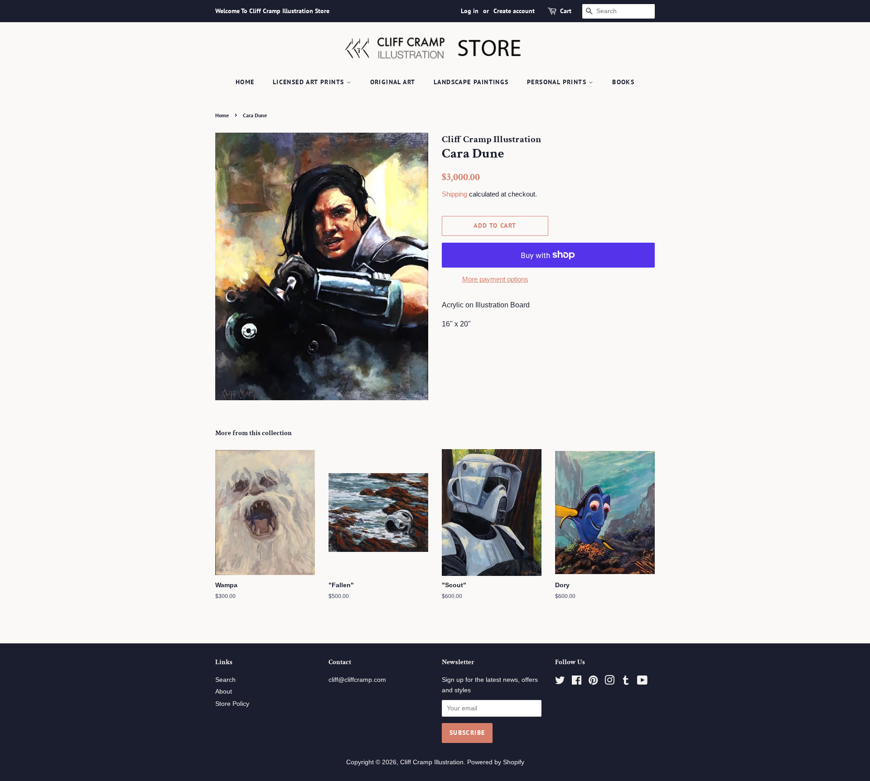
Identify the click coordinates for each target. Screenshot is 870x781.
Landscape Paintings (471, 82)
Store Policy (232, 703)
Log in (469, 11)
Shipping (454, 194)
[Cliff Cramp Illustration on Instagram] (609, 682)
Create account (514, 11)
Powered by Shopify (495, 762)
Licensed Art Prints (310, 82)
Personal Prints (558, 82)
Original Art (393, 82)
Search (225, 679)
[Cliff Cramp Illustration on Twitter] (560, 682)
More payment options (495, 279)
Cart (565, 11)
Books (623, 82)
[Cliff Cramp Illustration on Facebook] (576, 682)
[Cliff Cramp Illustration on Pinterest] (593, 682)
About (223, 691)
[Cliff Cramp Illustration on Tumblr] (626, 682)
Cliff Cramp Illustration (432, 762)
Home (245, 82)
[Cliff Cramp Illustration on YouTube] (642, 682)
